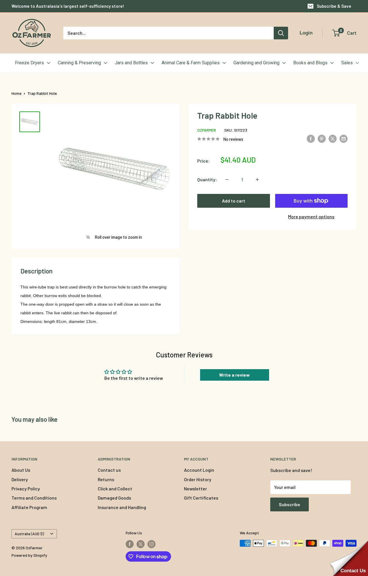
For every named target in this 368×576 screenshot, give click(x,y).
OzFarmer (206, 130)
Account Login (199, 470)
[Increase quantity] (257, 180)
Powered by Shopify (29, 555)
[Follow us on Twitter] (141, 544)
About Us (21, 470)
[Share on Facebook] (311, 138)
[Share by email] (344, 138)
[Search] (281, 33)
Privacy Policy (26, 488)
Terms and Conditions (34, 497)
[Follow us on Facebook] (130, 544)
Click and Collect (115, 488)
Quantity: (207, 179)
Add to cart (233, 200)
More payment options (311, 216)
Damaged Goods (114, 497)
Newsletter (195, 488)
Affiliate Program (29, 507)
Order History (197, 479)
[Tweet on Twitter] (333, 138)
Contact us (109, 470)
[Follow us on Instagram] (151, 544)
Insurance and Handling (122, 507)
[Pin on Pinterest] (322, 138)
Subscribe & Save (334, 6)
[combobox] (168, 33)
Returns (106, 479)
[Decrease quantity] (227, 180)
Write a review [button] (234, 374)
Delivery (20, 479)
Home (17, 93)
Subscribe (289, 504)
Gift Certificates (201, 497)
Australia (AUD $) (29, 533)
